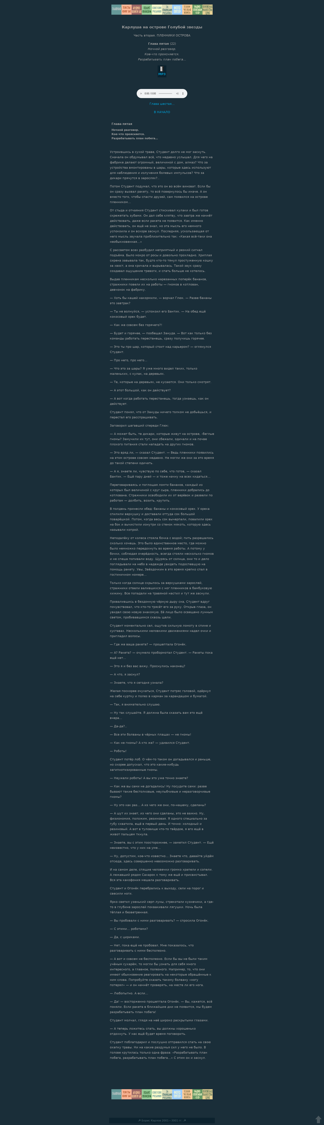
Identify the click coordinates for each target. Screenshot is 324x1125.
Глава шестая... (162, 104)
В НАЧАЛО (162, 112)
